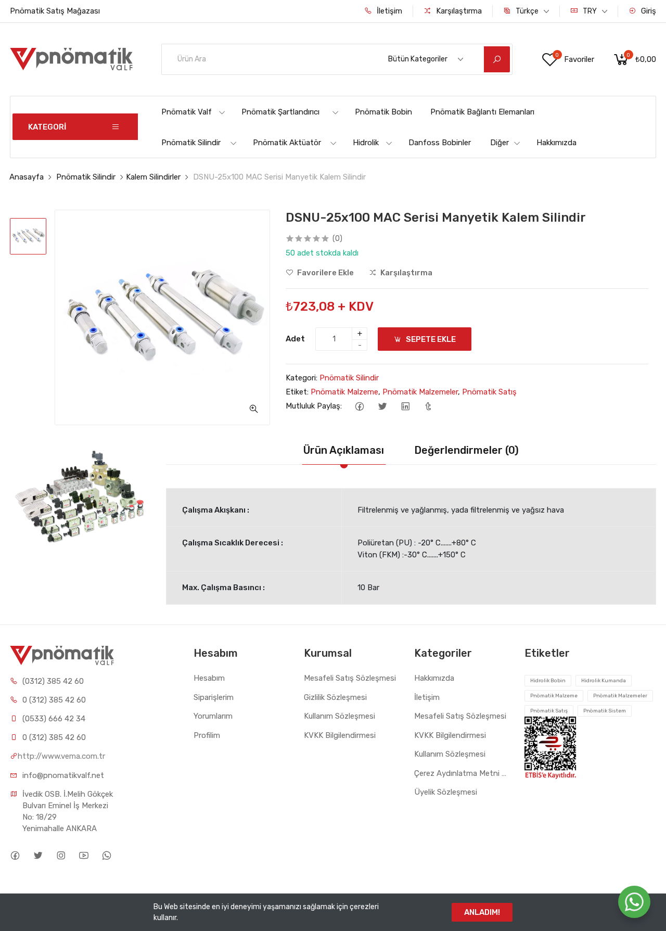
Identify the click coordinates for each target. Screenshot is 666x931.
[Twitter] (382, 406)
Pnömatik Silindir (191, 142)
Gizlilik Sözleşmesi (335, 697)
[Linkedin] (405, 406)
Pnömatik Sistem (604, 711)
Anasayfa (26, 177)
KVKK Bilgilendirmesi (340, 735)
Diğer (499, 142)
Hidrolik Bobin (548, 681)
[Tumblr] (428, 406)
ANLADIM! (482, 912)
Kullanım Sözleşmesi (339, 716)
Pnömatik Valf (186, 112)
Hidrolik (366, 142)
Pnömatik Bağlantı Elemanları (482, 112)
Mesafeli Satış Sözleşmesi (350, 678)
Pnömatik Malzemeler (420, 392)
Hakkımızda (556, 142)
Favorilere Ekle (325, 272)
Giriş (647, 11)
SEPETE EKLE (430, 339)
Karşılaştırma (458, 11)
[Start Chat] (634, 902)
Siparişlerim (214, 697)
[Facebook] (359, 406)
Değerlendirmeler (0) (466, 450)
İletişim (388, 11)
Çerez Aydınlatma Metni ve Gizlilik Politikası (461, 773)
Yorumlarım (213, 716)
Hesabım (209, 678)
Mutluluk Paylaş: (314, 406)
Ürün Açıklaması (343, 450)
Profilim (207, 735)
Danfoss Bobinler (439, 142)
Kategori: (301, 377)
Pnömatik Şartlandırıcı (280, 112)
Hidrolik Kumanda (603, 681)
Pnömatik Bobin (383, 112)
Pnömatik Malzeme (344, 392)
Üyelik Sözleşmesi (445, 792)
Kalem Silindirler (153, 177)
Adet (295, 338)
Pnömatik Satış (489, 392)
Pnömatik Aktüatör (287, 142)
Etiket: (297, 392)
